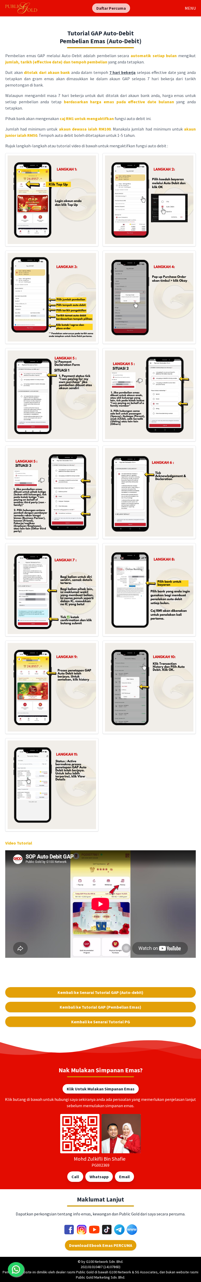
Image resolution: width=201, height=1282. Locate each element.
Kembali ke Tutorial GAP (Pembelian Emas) (100, 1007)
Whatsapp (99, 1176)
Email (124, 1176)
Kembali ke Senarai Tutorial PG (100, 1021)
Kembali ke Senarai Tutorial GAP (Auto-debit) (100, 992)
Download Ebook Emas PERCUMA (100, 1245)
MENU (190, 8)
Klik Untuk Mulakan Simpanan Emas (101, 1088)
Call (75, 1176)
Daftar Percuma (111, 8)
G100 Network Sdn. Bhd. (104, 1261)
